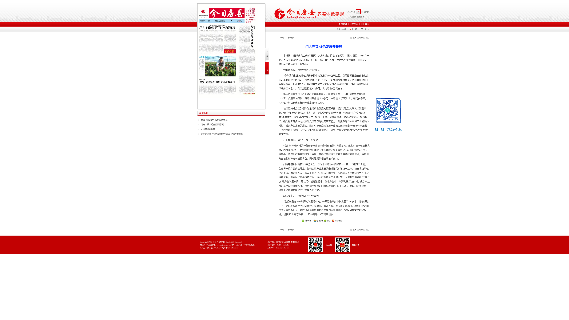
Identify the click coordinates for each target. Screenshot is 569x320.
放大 (354, 38)
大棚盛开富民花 (208, 129)
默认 (367, 38)
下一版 (267, 68)
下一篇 (291, 38)
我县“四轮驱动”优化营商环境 (214, 120)
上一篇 (281, 38)
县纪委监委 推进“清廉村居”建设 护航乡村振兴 (222, 134)
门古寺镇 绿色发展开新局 (212, 124)
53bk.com (234, 248)
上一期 (354, 29)
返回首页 (365, 24)
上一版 (267, 54)
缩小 (361, 38)
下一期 (363, 29)
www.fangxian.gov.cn (223, 245)
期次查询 (343, 24)
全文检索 (354, 24)
